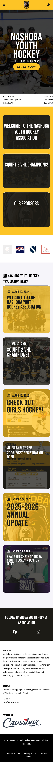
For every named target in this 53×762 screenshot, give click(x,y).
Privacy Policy (30, 753)
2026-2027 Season (26, 66)
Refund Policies (13, 753)
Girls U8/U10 (8, 103)
